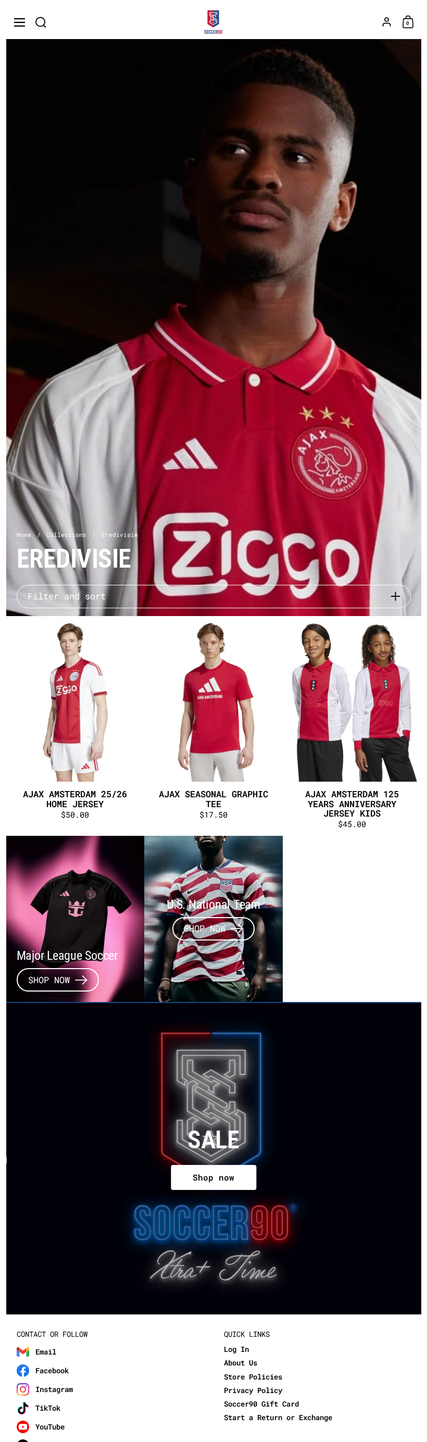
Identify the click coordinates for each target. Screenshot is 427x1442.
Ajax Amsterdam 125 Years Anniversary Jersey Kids (352, 726)
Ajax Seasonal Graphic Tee (213, 726)
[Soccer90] (214, 22)
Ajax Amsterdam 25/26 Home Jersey (75, 726)
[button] (41, 22)
